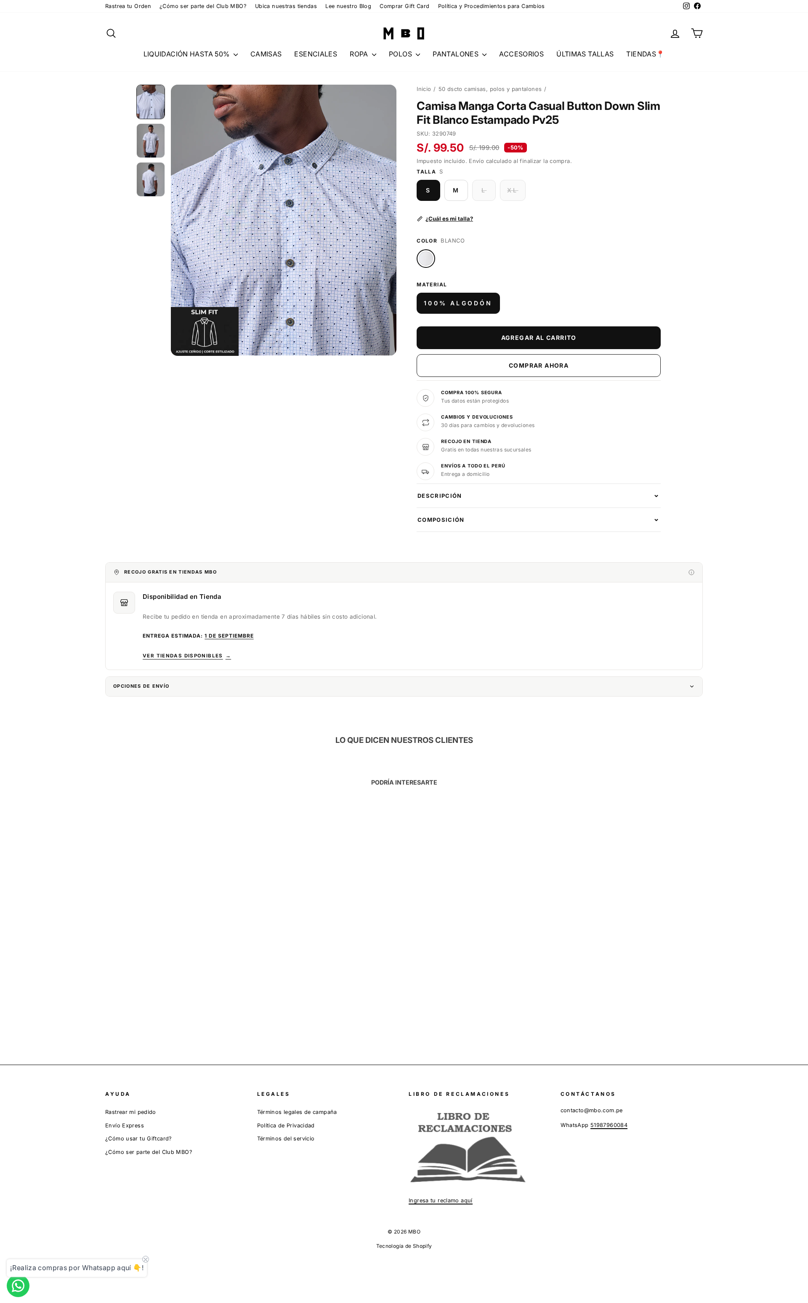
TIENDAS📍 (645, 54)
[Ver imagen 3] (150, 179)
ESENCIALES (315, 54)
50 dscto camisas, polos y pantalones (490, 88)
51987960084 (608, 1125)
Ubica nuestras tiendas (286, 6)
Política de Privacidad (286, 1125)
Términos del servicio (286, 1138)
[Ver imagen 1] (150, 102)
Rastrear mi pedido (130, 1112)
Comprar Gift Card (404, 6)
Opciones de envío (141, 686)
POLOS (401, 54)
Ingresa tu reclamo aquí (441, 1200)
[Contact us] (18, 1285)
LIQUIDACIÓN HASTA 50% (187, 54)
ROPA (360, 54)
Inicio (424, 88)
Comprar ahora (539, 365)
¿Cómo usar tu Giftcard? (138, 1138)
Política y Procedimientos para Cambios (491, 6)
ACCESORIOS (521, 54)
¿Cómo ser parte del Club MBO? (203, 6)
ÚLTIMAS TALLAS (585, 54)
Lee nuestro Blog (348, 6)
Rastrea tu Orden (128, 6)
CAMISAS (266, 54)
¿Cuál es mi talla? (449, 218)
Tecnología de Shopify (404, 1246)
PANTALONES (456, 54)
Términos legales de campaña (297, 1112)
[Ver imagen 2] (150, 140)
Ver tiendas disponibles (187, 656)
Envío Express (124, 1125)
